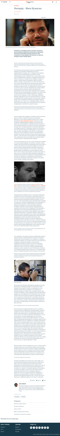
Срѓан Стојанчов (17, 11)
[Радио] (56, 2)
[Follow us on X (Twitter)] (34, 428)
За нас (2, 429)
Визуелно (17, 427)
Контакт (2, 431)
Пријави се (3, 427)
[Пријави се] (48, 428)
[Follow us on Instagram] (39, 428)
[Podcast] (45, 428)
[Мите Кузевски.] (30, 280)
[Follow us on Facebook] (31, 428)
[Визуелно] (53, 2)
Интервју (16, 5)
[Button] (44, 17)
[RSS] (42, 428)
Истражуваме (18, 429)
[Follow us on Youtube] (37, 428)
